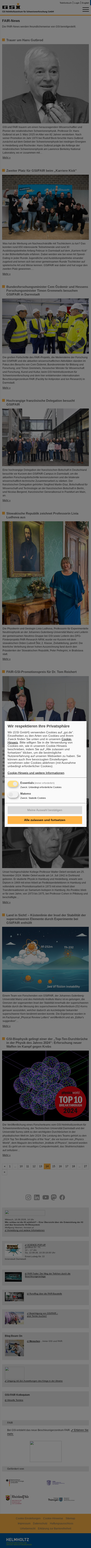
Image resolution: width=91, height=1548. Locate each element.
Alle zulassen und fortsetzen (44, 820)
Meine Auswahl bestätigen (44, 810)
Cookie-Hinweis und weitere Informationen (36, 773)
